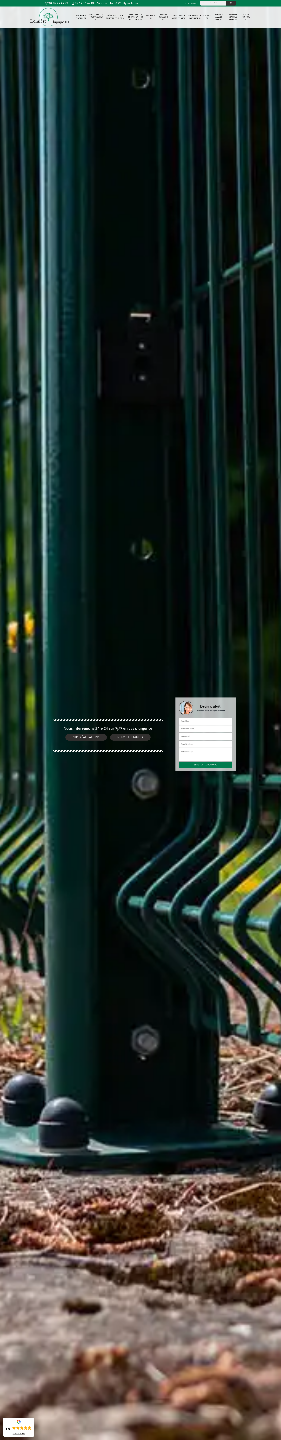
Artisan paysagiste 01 (163, 16)
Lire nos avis (19, 1434)
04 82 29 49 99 (58, 3)
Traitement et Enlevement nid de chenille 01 (135, 16)
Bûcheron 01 (150, 17)
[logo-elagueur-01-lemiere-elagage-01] (49, 17)
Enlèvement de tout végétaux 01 (96, 16)
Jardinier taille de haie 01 (218, 16)
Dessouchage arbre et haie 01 (179, 17)
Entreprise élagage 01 (81, 17)
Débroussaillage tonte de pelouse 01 (115, 17)
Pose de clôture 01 (246, 16)
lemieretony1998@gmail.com (119, 3)
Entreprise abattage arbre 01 (233, 16)
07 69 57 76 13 (84, 3)
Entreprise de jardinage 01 (194, 17)
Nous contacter (130, 737)
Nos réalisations (86, 737)
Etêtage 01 (207, 17)
